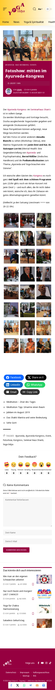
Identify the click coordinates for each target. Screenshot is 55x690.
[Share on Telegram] (31, 685)
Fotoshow (7, 440)
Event (48, 435)
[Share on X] (18, 685)
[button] (5, 9)
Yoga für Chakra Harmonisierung (11, 607)
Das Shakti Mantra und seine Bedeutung (26, 417)
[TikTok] (50, 663)
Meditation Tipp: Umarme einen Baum (25, 407)
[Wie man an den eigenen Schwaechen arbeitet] (44, 579)
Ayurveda (9, 65)
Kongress (37, 175)
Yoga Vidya (8, 444)
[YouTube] (42, 663)
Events (33, 65)
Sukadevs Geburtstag (13, 620)
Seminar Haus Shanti (33, 440)
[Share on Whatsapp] (24, 685)
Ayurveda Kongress (16, 109)
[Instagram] (46, 663)
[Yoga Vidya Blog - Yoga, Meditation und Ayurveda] (16, 9)
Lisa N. (19, 90)
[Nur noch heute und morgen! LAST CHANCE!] (44, 594)
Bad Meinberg (22, 65)
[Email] (37, 685)
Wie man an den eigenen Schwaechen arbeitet (15, 578)
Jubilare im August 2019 (18, 412)
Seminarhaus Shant (40, 109)
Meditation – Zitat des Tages (21, 401)
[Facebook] (38, 663)
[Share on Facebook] (11, 685)
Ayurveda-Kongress (35, 435)
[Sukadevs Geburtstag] (44, 623)
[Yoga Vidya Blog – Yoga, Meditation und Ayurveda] (7, 663)
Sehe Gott (11, 422)
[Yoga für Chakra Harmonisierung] (44, 608)
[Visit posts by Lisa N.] (8, 91)
